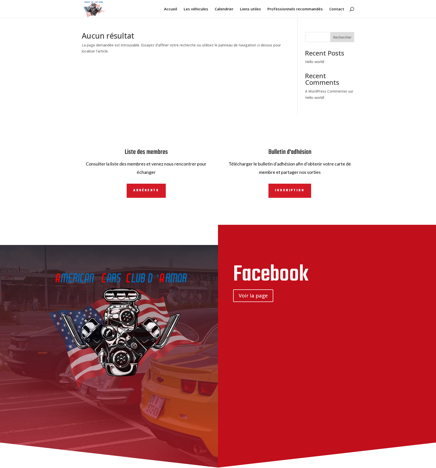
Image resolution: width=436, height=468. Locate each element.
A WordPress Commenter (326, 91)
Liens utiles (250, 9)
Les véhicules (196, 9)
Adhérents (146, 190)
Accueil (170, 9)
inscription (290, 190)
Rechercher (342, 37)
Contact (336, 9)
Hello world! (314, 61)
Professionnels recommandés (295, 9)
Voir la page (253, 295)
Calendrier (224, 9)
